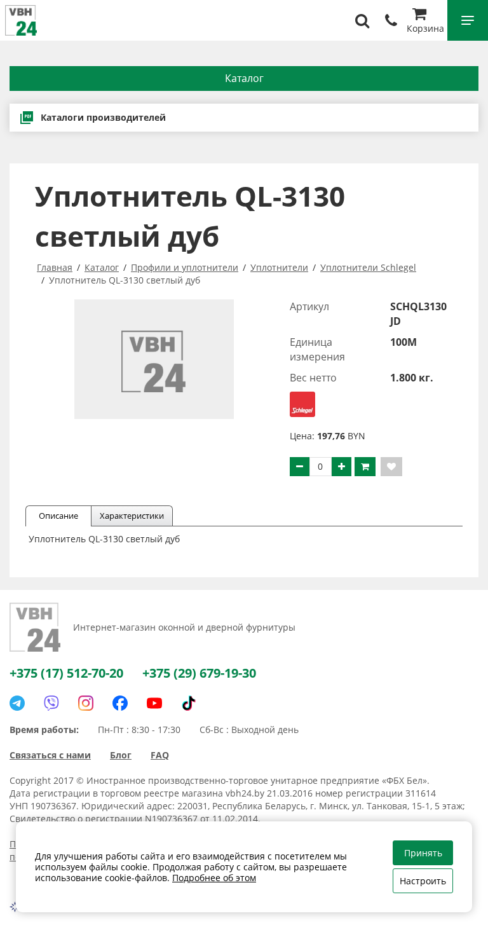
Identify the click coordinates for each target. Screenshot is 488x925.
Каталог (244, 78)
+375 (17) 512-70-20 (66, 673)
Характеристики (132, 515)
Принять (423, 853)
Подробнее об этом (214, 878)
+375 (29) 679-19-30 (199, 673)
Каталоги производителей (103, 117)
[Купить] (365, 466)
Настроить (423, 881)
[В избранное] (391, 466)
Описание (58, 515)
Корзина (425, 28)
